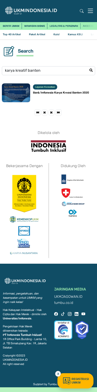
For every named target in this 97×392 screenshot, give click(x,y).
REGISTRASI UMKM (80, 381)
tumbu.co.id (63, 303)
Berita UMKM (11, 25)
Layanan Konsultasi (45, 87)
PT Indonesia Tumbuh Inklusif (22, 335)
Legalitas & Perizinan (64, 25)
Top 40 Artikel (12, 34)
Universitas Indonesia (17, 318)
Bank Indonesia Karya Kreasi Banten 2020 (61, 92)
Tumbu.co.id (56, 384)
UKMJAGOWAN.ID (68, 296)
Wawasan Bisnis (34, 25)
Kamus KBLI (75, 34)
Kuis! (56, 34)
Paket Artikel (37, 34)
